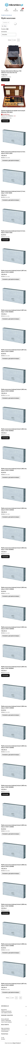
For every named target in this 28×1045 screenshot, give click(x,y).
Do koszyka (5, 79)
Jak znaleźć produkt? (6, 1012)
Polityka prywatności (6, 1011)
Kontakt (3, 1039)
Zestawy (6, 22)
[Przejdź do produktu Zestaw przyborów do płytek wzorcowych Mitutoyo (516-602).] (14, 96)
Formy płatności (5, 1019)
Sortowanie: (4, 31)
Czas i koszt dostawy (6, 1022)
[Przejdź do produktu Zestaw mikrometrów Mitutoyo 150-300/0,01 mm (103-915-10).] (14, 57)
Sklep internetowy (12, 1043)
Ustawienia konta (5, 1029)
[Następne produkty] (16, 997)
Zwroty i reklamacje (6, 1020)
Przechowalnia (4, 1031)
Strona (9, 40)
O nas (2, 1037)
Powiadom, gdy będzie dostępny (10, 160)
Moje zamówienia (5, 1028)
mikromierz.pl (6, 15)
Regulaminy (4, 1009)
